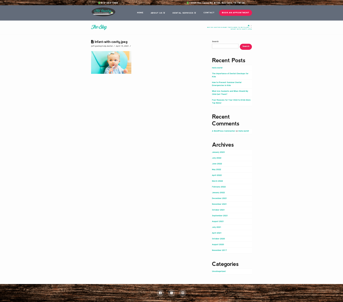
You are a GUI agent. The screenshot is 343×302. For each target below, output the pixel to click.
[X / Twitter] (171, 293)
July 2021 (216, 227)
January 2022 (218, 193)
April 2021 (217, 233)
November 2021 (219, 204)
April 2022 (217, 175)
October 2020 (218, 239)
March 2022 (217, 181)
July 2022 (216, 158)
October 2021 (218, 210)
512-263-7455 (109, 3)
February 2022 (219, 187)
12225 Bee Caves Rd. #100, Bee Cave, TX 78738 (217, 3)
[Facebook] (160, 293)
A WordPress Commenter (223, 131)
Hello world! (217, 68)
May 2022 (216, 170)
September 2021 (220, 216)
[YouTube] (182, 293)
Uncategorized (218, 271)
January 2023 (218, 152)
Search (215, 42)
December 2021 (219, 198)
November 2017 (219, 250)
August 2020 (218, 245)
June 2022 (217, 164)
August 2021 (218, 221)
